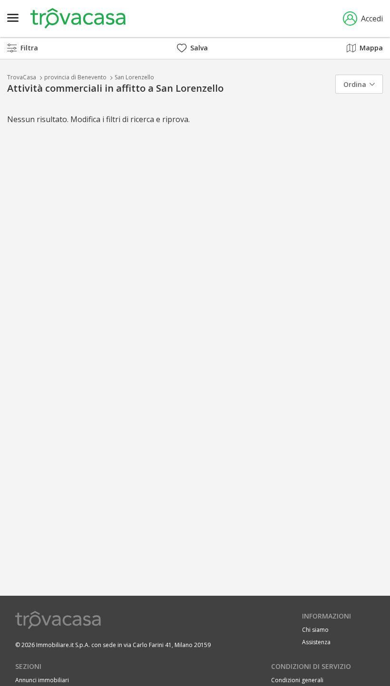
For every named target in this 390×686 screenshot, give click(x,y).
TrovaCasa (21, 77)
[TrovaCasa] (78, 18)
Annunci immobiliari (42, 680)
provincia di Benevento (75, 77)
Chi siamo (315, 630)
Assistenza (316, 642)
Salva (199, 47)
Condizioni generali (297, 680)
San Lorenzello (134, 77)
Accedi (372, 18)
